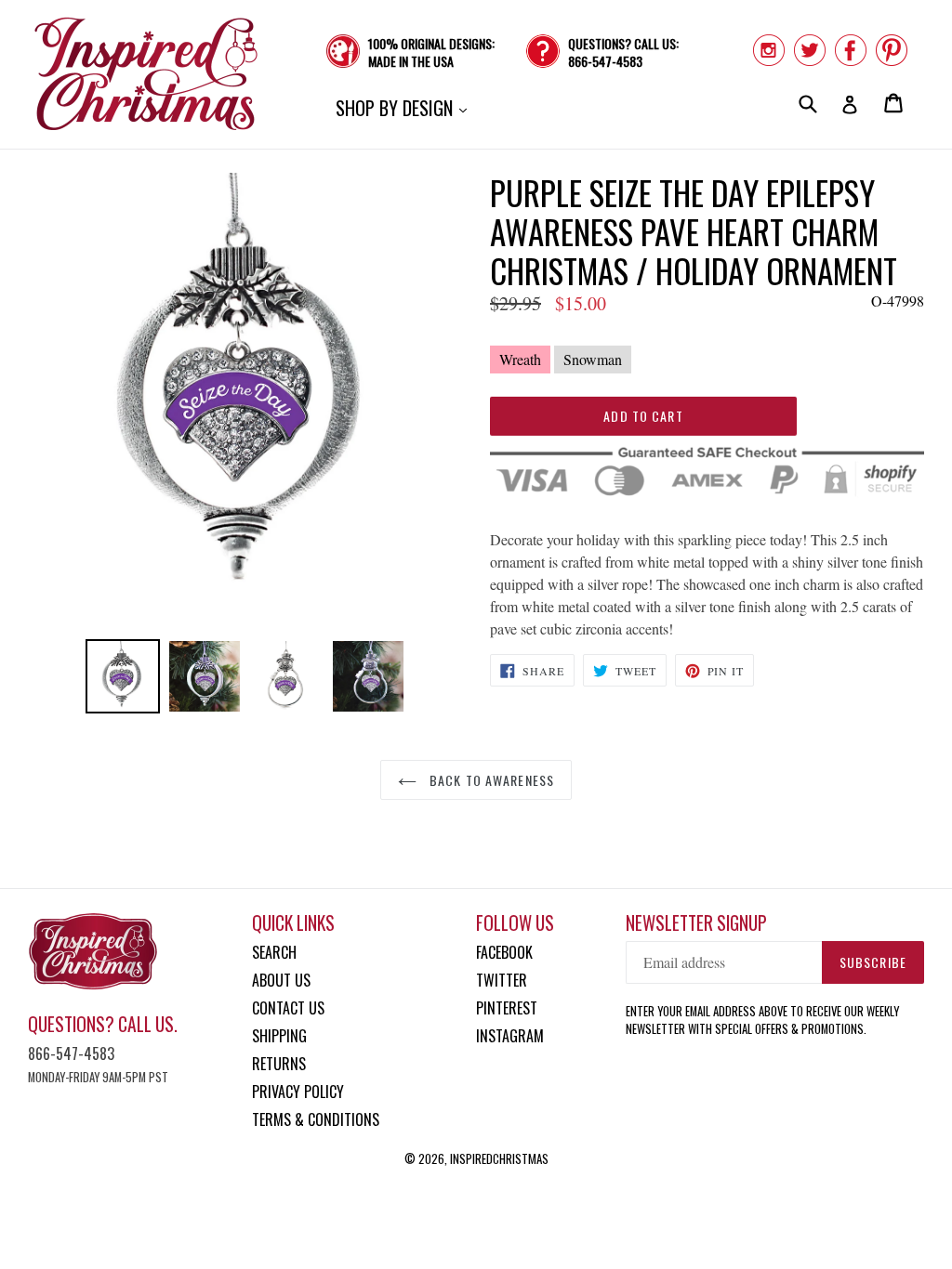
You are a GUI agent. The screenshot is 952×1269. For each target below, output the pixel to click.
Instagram (510, 1036)
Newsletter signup (696, 923)
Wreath (520, 359)
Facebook (504, 952)
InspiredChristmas (499, 1158)
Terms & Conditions (315, 1119)
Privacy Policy (298, 1091)
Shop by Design (406, 107)
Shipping (279, 1036)
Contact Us (288, 1008)
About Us (281, 980)
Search (274, 952)
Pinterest (506, 1008)
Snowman (592, 359)
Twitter (501, 980)
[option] (123, 676)
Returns (279, 1064)
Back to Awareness (490, 780)
